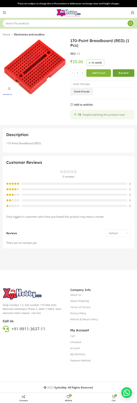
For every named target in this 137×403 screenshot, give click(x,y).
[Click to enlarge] (9, 89)
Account (75, 348)
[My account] (132, 12)
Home (6, 34)
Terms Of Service (80, 307)
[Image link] (22, 293)
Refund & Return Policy (84, 319)
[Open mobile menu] (4, 12)
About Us (75, 294)
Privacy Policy (78, 313)
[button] (126, 392)
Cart (72, 336)
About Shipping (79, 301)
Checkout (75, 342)
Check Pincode (82, 91)
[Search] (131, 23)
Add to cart (98, 72)
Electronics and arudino (29, 34)
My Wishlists (77, 354)
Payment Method (80, 360)
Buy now (124, 72)
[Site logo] (68, 12)
